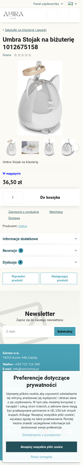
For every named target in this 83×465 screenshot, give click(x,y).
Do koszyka (50, 197)
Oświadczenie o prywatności (41, 435)
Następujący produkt (60, 278)
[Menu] (74, 15)
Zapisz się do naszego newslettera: (39, 320)
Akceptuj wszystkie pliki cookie (42, 447)
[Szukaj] (52, 15)
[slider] (22, 55)
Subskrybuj (64, 331)
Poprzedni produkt (18, 278)
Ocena (7, 55)
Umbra (22, 226)
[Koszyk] (63, 15)
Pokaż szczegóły (41, 457)
